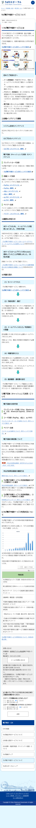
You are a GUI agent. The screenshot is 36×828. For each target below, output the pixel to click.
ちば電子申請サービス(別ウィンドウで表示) (15, 47)
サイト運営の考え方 (18, 798)
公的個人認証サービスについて (12, 740)
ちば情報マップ (8, 754)
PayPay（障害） (9, 188)
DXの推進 (6, 729)
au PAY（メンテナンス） (12, 197)
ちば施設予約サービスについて (12, 734)
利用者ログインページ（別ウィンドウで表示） (16, 500)
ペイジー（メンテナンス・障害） (14, 214)
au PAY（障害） (9, 200)
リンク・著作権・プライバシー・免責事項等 (17, 796)
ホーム (2, 8)
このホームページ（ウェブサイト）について (17, 793)
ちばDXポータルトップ (10, 766)
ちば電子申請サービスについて (12, 760)
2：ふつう (20, 700)
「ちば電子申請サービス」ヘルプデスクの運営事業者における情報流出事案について (18, 266)
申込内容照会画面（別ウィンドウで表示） (15, 485)
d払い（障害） (8, 194)
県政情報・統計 (9, 8)
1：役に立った (9, 700)
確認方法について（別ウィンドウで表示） (15, 476)
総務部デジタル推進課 (17, 651)
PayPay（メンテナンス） (12, 185)
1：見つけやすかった (11, 707)
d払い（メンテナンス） (11, 191)
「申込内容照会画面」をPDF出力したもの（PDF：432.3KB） (17, 464)
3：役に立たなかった (11, 702)
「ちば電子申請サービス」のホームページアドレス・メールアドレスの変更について (17, 242)
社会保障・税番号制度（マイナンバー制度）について (17, 747)
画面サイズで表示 (28, 567)
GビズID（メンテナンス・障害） (14, 149)
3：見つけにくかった (11, 709)
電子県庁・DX (18, 8)
